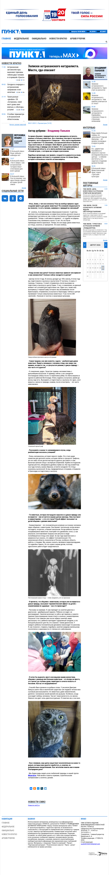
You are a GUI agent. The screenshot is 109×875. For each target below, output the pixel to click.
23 (103, 268)
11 (90, 264)
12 (93, 264)
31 (87, 276)
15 (100, 264)
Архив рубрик (77, 38)
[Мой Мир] (38, 788)
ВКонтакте (32, 775)
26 (93, 272)
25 (90, 272)
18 (90, 268)
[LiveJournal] (42, 788)
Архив (24, 188)
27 (95, 272)
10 (87, 264)
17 (87, 268)
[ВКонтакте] (31, 788)
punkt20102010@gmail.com (90, 844)
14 (98, 264)
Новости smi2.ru (34, 805)
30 (103, 272)
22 (100, 268)
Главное (6, 38)
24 (87, 272)
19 (93, 268)
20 (95, 268)
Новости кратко (58, 38)
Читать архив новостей (17, 125)
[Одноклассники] (34, 788)
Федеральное (21, 38)
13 (95, 264)
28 (98, 272)
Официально (39, 38)
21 (98, 268)
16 (103, 264)
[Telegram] (45, 788)
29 (100, 272)
